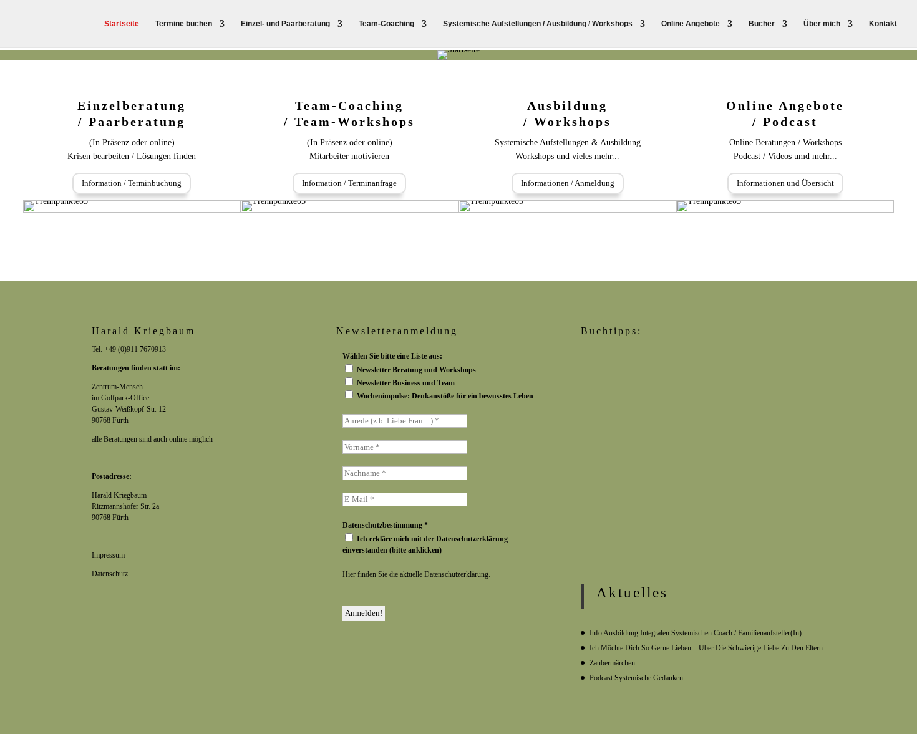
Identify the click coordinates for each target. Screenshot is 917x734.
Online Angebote (690, 23)
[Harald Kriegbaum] (438, 613)
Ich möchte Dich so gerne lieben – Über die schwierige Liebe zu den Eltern (706, 648)
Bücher (762, 23)
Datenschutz (110, 573)
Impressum (108, 555)
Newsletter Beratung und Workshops (415, 369)
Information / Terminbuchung (132, 183)
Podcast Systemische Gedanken (636, 678)
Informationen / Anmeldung (567, 183)
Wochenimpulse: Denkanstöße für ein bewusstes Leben (444, 396)
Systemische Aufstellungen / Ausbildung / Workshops (538, 23)
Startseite (121, 23)
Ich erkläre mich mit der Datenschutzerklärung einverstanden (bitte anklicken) (425, 544)
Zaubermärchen (612, 663)
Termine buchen (183, 23)
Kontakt (883, 23)
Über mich (821, 23)
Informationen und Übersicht (785, 183)
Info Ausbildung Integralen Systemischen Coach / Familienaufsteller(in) (696, 633)
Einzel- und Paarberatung (285, 23)
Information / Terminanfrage (349, 183)
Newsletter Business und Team (405, 383)
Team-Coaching (386, 23)
